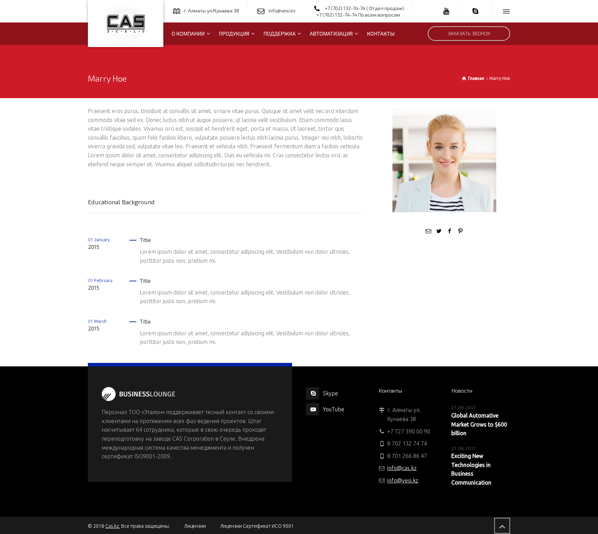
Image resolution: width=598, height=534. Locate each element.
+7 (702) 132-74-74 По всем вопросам (358, 15)
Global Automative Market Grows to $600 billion (479, 424)
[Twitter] (439, 231)
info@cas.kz (402, 468)
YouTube (333, 409)
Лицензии (195, 526)
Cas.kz (112, 526)
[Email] (428, 231)
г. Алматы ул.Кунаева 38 (211, 10)
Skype (330, 393)
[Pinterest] (460, 231)
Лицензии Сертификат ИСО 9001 (257, 526)
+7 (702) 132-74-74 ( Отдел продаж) (364, 8)
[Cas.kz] (126, 23)
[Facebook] (449, 231)
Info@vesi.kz (282, 10)
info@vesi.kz (402, 480)
